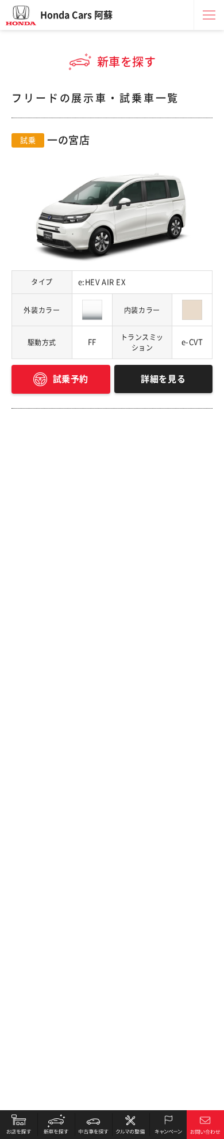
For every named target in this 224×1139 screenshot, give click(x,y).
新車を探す (56, 1124)
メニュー (209, 15)
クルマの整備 (130, 1124)
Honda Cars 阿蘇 (76, 15)
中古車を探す (93, 1124)
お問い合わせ (205, 1124)
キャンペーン (168, 1124)
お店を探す (18, 1124)
